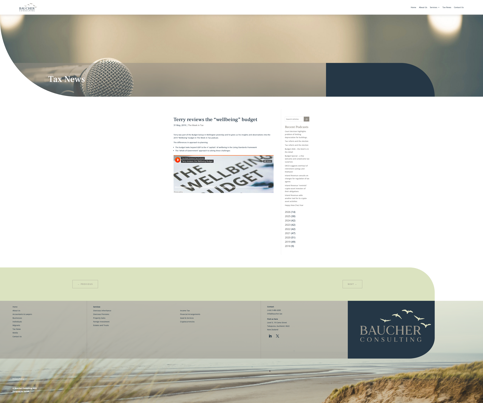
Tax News (446, 7)
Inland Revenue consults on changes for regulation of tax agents (297, 178)
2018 (287, 246)
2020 (287, 237)
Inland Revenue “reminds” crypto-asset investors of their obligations (296, 188)
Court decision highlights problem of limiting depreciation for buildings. (296, 134)
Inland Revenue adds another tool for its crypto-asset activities (296, 198)
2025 (287, 216)
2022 (287, 229)
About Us (423, 7)
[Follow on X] (277, 336)
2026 (287, 212)
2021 (287, 233)
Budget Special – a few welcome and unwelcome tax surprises (297, 159)
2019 (287, 241)
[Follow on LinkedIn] (270, 336)
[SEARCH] (306, 119)
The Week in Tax (196, 125)
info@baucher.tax (274, 314)
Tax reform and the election (296, 141)
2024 (287, 220)
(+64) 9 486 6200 (274, 310)
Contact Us (459, 7)
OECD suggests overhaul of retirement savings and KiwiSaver (296, 168)
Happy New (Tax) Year (294, 205)
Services (433, 7)
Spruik (26, 391)
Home (413, 7)
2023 (287, 224)
